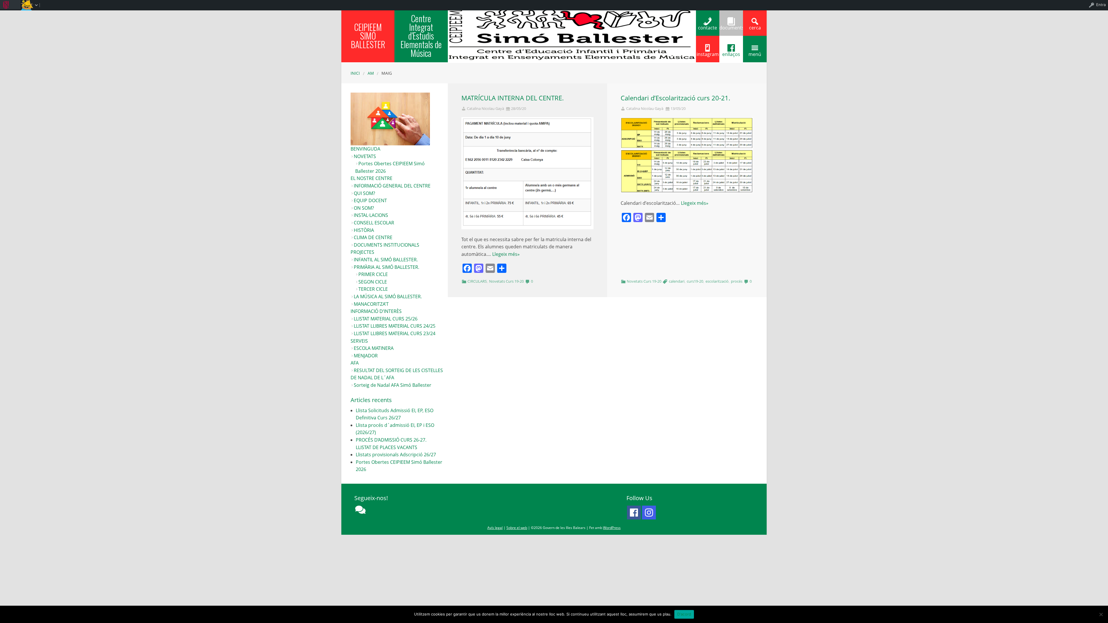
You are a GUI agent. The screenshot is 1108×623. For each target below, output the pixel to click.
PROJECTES (362, 252)
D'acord (684, 614)
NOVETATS (365, 156)
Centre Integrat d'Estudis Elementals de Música (421, 35)
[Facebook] (634, 512)
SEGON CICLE (372, 282)
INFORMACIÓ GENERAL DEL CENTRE (392, 186)
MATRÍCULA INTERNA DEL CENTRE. (512, 98)
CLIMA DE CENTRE (373, 237)
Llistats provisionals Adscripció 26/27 (396, 454)
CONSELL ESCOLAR (374, 222)
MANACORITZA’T (371, 304)
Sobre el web (516, 527)
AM (371, 73)
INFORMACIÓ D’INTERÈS (376, 311)
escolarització (717, 281)
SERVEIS (359, 341)
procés (736, 281)
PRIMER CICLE (373, 274)
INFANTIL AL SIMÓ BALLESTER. (386, 259)
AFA (355, 363)
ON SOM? (364, 208)
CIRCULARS (477, 281)
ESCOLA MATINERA (374, 348)
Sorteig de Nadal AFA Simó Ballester (392, 385)
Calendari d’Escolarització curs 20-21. (675, 98)
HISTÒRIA (364, 230)
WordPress (612, 527)
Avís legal (495, 527)
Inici (355, 73)
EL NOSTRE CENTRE (371, 178)
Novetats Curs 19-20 (506, 281)
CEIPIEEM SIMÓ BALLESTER (368, 35)
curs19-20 (695, 281)
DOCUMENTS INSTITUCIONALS (386, 245)
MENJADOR (366, 355)
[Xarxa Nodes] (360, 509)
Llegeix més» (506, 254)
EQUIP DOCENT (370, 200)
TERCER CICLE (373, 289)
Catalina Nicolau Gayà (485, 108)
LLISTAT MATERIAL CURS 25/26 (386, 319)
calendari (676, 281)
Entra (1101, 4)
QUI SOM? (364, 193)
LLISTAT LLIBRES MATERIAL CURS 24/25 (394, 326)
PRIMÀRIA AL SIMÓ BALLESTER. (386, 267)
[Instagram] (649, 512)
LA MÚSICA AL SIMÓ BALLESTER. (388, 296)
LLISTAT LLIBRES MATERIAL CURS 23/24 (394, 333)
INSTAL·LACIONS (371, 215)
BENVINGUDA (365, 149)
